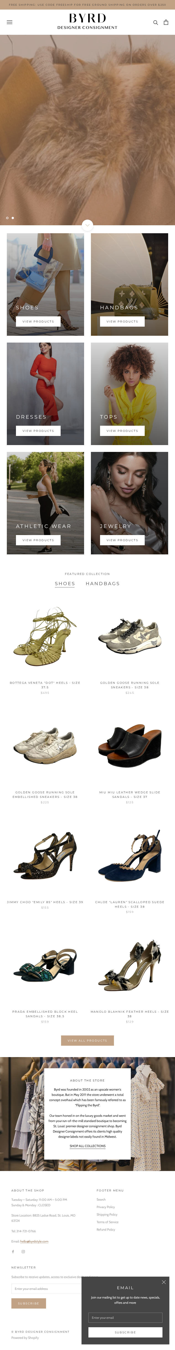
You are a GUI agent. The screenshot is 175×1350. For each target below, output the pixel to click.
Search (101, 1199)
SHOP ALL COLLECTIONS (88, 1146)
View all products (87, 1040)
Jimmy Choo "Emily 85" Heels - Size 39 (45, 902)
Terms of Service (107, 1222)
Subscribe (125, 1332)
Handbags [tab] (103, 583)
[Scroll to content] (87, 225)
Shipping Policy (107, 1214)
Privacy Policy (106, 1207)
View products (38, 321)
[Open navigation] (9, 22)
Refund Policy (106, 1229)
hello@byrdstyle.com (34, 1241)
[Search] (155, 22)
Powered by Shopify (25, 1338)
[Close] (164, 1282)
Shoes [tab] (65, 583)
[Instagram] (23, 1251)
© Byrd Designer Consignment (40, 1331)
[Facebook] (13, 1251)
